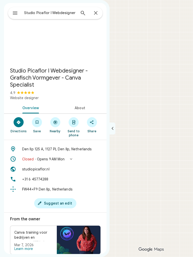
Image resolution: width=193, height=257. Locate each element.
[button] (55, 159)
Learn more (23, 248)
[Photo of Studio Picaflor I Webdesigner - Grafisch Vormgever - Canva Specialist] (55, 33)
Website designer (24, 98)
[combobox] (50, 13)
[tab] (29, 107)
